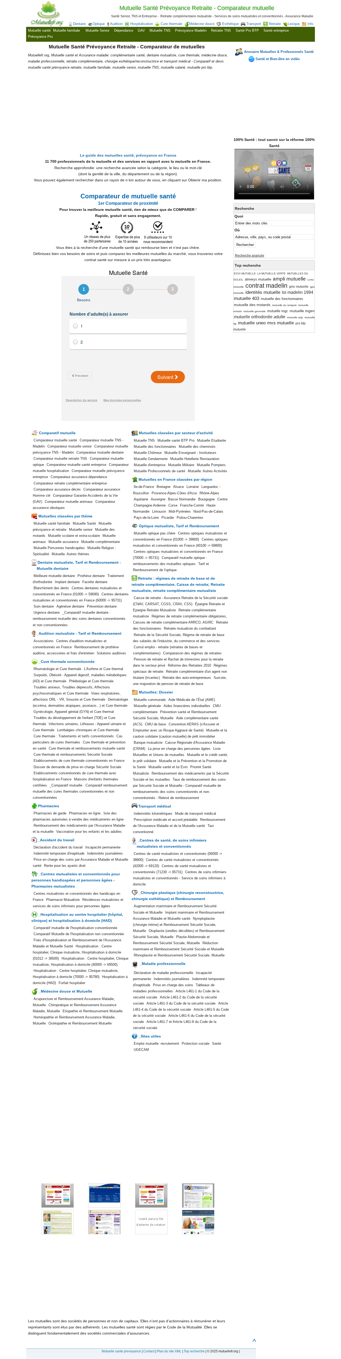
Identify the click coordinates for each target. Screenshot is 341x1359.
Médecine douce (201, 24)
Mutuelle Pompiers (211, 465)
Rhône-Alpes (209, 493)
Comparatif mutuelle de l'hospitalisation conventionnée (75, 928)
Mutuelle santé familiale (52, 523)
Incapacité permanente (102, 847)
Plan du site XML (169, 1351)
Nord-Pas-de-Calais (208, 511)
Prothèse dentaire (91, 576)
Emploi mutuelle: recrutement (156, 1044)
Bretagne (163, 487)
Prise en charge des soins (173, 985)
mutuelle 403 (246, 298)
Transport (253, 24)
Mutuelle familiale (66, 30)
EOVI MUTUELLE (245, 273)
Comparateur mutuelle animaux (69, 502)
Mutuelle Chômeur (148, 453)
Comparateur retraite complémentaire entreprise (70, 483)
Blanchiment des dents (51, 588)
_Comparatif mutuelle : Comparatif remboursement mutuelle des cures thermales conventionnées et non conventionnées (80, 791)
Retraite (275, 24)
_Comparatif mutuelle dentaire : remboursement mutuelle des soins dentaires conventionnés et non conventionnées (79, 618)
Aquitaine (141, 499)
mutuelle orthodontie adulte (259, 317)
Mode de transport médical (195, 814)
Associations (44, 641)
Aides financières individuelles (187, 706)
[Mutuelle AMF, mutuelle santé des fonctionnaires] (98, 1206)
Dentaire (79, 24)
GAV (141, 30)
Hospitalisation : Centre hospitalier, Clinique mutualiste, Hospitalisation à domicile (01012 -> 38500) (77, 952)
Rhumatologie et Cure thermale (57, 669)
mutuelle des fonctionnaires (282, 299)
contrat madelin (266, 285)
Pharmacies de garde (50, 813)
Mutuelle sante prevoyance (121, 1351)
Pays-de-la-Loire (146, 518)
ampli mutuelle (289, 279)
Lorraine (192, 487)
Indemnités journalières (105, 853)
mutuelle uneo (252, 322)
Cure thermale (171, 24)
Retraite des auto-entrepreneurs (187, 678)
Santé (216, 1044)
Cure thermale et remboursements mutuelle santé (87, 748)
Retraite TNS (221, 30)
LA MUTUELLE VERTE (271, 273)
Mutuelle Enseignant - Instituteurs (190, 453)
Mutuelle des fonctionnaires (155, 447)
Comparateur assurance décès (57, 489)
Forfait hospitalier (72, 983)
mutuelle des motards (252, 305)
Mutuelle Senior (97, 30)
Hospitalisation (141, 24)
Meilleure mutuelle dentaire (54, 576)
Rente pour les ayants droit (65, 866)
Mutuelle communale (150, 700)
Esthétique (230, 24)
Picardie (167, 518)
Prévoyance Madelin (190, 30)
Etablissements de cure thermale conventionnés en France (79, 761)
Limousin (159, 511)
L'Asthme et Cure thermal (103, 669)
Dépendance (123, 30)
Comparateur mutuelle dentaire (100, 452)
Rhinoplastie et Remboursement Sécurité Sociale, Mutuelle (179, 955)
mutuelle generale (254, 311)
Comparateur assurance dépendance (79, 477)
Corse (172, 505)
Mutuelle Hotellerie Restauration (194, 459)
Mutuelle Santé (84, 523)
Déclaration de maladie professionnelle (163, 973)
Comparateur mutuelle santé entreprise (76, 465)
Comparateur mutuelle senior (69, 446)
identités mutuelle (262, 292)
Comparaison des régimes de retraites (192, 653)
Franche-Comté (192, 505)
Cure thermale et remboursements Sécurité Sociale (73, 754)
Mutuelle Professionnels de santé (159, 471)
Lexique (294, 24)
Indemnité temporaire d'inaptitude (59, 853)
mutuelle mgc (277, 311)
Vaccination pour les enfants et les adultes (89, 832)
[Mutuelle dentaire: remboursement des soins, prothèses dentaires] (191, 1206)
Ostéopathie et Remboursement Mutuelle (80, 1023)
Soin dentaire (44, 606)
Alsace (178, 487)
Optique (99, 24)
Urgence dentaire (47, 612)
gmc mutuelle (298, 286)
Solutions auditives (111, 653)
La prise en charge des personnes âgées (179, 749)
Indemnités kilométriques (153, 814)
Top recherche (194, 1351)
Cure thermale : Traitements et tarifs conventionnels (74, 736)
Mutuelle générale (147, 706)
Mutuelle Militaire (181, 465)
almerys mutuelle (258, 279)
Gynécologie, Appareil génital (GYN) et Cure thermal (74, 712)
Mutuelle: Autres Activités (207, 471)
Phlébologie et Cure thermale (91, 681)
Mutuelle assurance (63, 542)
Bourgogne (206, 499)
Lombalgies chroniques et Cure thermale (88, 730)
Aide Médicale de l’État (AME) (191, 700)
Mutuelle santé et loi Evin (168, 767)
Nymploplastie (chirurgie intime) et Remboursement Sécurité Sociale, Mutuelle (174, 925)
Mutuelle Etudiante (211, 440)
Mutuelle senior (80, 530)
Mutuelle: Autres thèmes (70, 554)
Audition (116, 24)
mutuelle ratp (295, 317)
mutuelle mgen (302, 311)
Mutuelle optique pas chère (154, 533)
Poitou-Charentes (190, 518)
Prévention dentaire (102, 606)
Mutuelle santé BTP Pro (175, 440)
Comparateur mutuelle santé (55, 440)
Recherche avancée (249, 255)
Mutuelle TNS (159, 30)
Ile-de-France (144, 487)
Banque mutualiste (148, 743)
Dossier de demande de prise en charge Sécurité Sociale (77, 767)
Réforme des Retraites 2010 (189, 665)
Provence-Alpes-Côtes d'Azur (174, 493)
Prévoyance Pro (40, 37)
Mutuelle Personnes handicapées (59, 548)
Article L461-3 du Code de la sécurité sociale (181, 1003)
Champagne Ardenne (150, 505)
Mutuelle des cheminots (197, 447)
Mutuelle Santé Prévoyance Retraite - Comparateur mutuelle (196, 8)
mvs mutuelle (280, 322)
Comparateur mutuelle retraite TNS (60, 459)
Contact (149, 1351)
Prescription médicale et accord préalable (165, 820)
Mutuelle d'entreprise (149, 465)
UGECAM (141, 1050)
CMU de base (155, 724)
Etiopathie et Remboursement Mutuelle (93, 1011)
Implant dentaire (67, 582)
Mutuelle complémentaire (100, 542)
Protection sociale (195, 1044)
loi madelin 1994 (297, 292)
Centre (222, 499)
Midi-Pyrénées (180, 511)
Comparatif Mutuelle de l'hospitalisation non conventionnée (79, 934)
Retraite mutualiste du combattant (190, 628)
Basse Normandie (182, 499)
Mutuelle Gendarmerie (151, 459)
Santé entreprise (276, 30)
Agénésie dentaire (70, 606)
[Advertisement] (274, 97)
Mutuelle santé (39, 30)
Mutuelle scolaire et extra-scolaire (74, 536)
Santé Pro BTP (247, 30)
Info (310, 24)
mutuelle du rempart (284, 305)
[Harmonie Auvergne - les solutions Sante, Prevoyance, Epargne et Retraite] (145, 1206)
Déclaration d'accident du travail (58, 847)
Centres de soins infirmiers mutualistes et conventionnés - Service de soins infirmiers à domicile (179, 878)
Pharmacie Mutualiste (63, 900)
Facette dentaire (94, 582)
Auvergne (158, 499)
